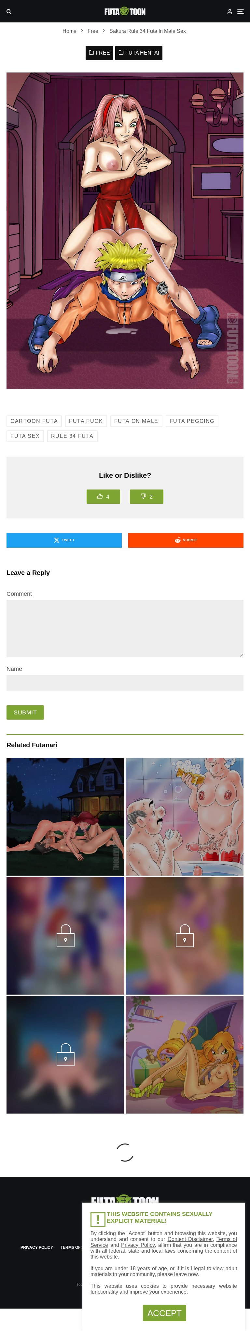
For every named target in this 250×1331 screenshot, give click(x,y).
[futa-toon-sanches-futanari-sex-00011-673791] (185, 945)
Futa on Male (136, 421)
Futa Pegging (192, 421)
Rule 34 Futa (72, 436)
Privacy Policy (37, 1247)
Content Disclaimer (190, 1239)
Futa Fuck (86, 421)
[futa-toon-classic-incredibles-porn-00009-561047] (66, 1064)
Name (14, 669)
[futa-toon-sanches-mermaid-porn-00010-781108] (66, 945)
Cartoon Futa (34, 421)
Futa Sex (25, 436)
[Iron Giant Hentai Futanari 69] (65, 817)
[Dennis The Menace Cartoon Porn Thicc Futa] (184, 817)
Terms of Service (80, 1247)
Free (103, 53)
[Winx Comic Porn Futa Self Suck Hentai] (184, 1055)
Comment (19, 594)
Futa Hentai (142, 53)
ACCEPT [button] (164, 1313)
